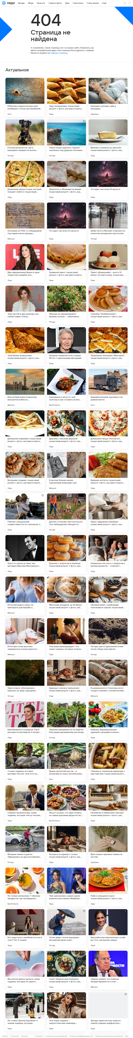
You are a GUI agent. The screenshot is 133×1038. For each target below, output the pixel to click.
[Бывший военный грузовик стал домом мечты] (108, 388)
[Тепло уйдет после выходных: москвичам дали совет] (66, 928)
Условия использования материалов (109, 1036)
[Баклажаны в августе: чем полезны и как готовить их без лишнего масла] (66, 388)
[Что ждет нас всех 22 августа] (108, 180)
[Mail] (4, 3)
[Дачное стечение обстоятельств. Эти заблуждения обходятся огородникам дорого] (66, 512)
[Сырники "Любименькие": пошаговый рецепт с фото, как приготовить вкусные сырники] (108, 305)
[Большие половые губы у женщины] (108, 97)
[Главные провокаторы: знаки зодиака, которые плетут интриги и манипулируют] (24, 803)
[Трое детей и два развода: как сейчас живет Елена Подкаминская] (24, 305)
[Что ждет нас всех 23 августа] (66, 222)
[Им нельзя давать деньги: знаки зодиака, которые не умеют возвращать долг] (24, 970)
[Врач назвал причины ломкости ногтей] (108, 845)
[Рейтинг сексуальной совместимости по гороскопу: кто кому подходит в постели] (24, 512)
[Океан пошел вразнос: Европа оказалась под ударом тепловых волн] (66, 138)
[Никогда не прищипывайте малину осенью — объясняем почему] (66, 305)
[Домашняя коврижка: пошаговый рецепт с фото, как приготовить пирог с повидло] (24, 429)
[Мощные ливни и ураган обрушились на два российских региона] (24, 845)
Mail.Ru (5, 1036)
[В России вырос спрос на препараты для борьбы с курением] (24, 596)
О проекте (39, 1036)
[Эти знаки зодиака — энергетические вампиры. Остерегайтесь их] (66, 1011)
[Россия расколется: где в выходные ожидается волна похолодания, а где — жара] (24, 138)
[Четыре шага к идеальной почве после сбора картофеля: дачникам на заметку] (108, 637)
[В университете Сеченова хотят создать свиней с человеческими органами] (108, 679)
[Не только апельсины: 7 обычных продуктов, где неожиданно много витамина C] (24, 887)
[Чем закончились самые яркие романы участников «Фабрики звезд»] (66, 887)
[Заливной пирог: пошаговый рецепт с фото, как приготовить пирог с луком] (66, 263)
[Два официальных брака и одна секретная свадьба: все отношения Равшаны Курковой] (24, 263)
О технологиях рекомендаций (56, 1036)
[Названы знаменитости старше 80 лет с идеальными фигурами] (66, 346)
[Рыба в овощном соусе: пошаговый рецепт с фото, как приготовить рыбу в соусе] (108, 887)
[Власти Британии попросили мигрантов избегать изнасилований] (24, 388)
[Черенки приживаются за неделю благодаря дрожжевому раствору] (66, 720)
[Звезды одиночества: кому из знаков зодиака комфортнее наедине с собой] (108, 1011)
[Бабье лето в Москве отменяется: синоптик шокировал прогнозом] (108, 222)
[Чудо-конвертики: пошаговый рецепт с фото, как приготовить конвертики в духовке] (66, 97)
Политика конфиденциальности (81, 1036)
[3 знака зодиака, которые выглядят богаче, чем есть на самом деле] (24, 762)
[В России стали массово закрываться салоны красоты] (24, 637)
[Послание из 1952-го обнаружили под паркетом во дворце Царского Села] (24, 222)
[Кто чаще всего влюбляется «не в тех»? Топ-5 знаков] (24, 928)
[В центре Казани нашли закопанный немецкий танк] (66, 471)
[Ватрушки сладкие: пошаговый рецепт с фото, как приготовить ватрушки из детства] (24, 471)
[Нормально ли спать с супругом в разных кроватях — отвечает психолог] (108, 554)
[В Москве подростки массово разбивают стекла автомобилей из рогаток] (24, 97)
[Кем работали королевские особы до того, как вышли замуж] (108, 928)
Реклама (24, 1036)
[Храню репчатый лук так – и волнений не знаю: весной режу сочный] (66, 762)
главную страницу (58, 53)
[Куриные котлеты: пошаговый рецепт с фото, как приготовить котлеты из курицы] (108, 471)
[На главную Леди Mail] (10, 3)
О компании (14, 1036)
